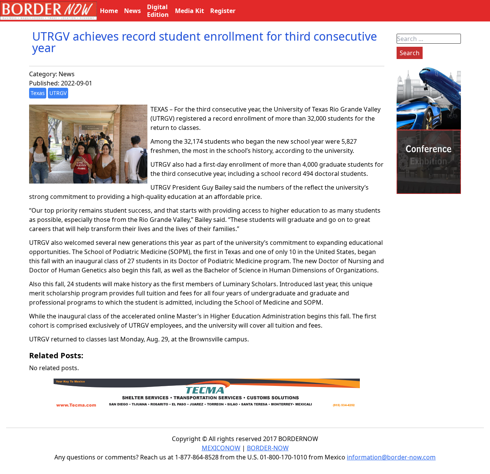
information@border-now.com (391, 457)
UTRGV (58, 93)
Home (109, 11)
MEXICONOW (221, 448)
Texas (38, 93)
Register (222, 11)
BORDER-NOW (268, 448)
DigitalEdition (158, 11)
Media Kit (189, 11)
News (67, 74)
